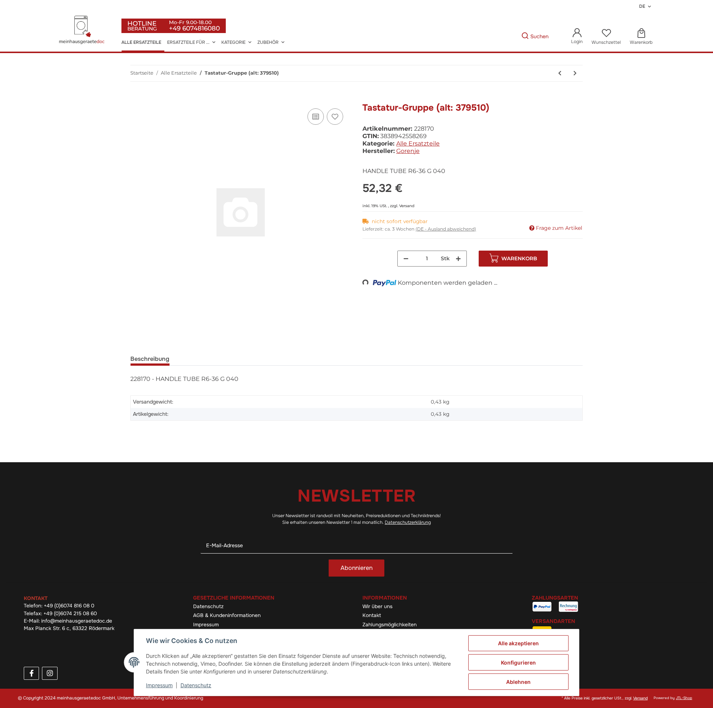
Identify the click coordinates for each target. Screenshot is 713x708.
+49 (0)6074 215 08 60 (70, 613)
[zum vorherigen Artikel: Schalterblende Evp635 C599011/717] (559, 73)
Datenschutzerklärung (408, 522)
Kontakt (371, 615)
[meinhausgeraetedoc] (83, 30)
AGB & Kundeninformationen (227, 615)
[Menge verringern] (406, 258)
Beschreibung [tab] (149, 359)
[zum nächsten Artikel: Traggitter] (575, 73)
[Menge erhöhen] (458, 258)
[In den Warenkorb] (136, 98)
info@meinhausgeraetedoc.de (76, 621)
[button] (577, 36)
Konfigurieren (518, 662)
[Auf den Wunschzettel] (335, 116)
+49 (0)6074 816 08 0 (69, 606)
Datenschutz (208, 606)
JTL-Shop (684, 698)
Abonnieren (356, 568)
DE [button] (642, 6)
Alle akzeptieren (518, 643)
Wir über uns (377, 606)
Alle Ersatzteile (418, 143)
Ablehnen (518, 682)
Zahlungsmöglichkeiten (389, 624)
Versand (406, 205)
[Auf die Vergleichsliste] (315, 116)
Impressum (206, 624)
